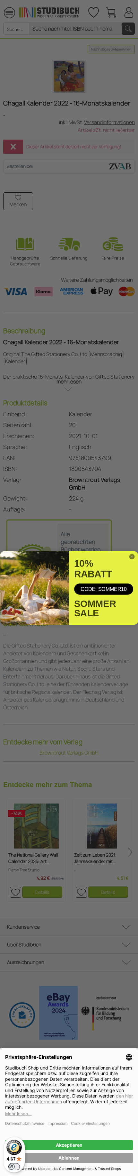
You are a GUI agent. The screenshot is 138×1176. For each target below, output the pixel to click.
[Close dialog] (132, 557)
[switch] (14, 1166)
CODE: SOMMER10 (104, 589)
